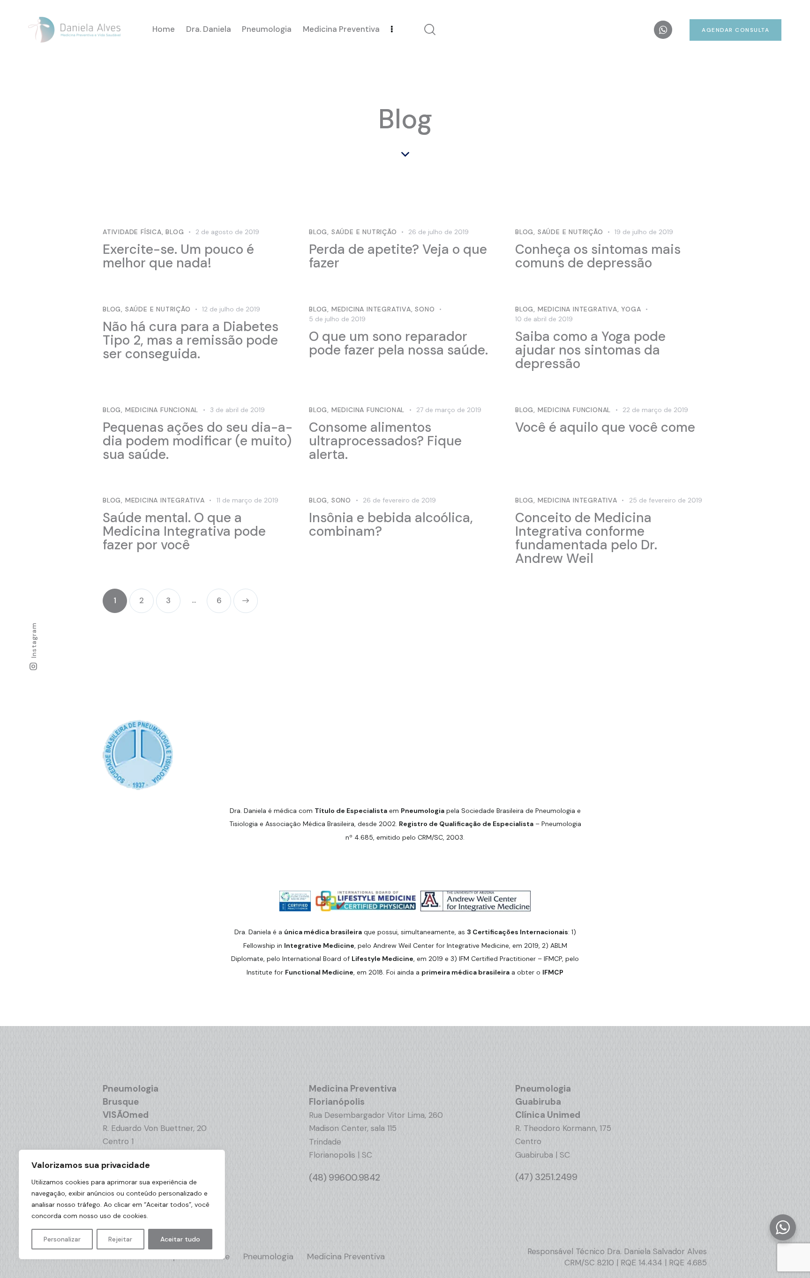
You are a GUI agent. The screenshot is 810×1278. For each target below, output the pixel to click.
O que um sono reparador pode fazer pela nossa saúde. (398, 343)
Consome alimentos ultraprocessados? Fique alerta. (385, 441)
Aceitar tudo (180, 1239)
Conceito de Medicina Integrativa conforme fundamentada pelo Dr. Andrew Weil (586, 538)
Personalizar (62, 1239)
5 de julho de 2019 (337, 319)
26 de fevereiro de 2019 (399, 500)
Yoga (631, 309)
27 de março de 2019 (448, 410)
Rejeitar (120, 1239)
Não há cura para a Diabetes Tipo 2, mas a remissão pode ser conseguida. (190, 340)
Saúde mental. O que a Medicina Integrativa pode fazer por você (184, 531)
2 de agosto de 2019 (227, 232)
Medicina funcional (161, 410)
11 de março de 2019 (247, 500)
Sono (425, 309)
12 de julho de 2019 (231, 309)
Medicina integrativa (371, 309)
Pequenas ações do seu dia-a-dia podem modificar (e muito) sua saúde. (197, 441)
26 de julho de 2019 (438, 232)
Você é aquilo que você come (605, 427)
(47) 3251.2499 (546, 1177)
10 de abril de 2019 (544, 319)
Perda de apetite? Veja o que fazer (398, 256)
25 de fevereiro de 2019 (665, 500)
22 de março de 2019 (655, 410)
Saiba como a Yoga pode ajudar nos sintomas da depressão (590, 350)
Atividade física (132, 232)
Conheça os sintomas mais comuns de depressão (598, 256)
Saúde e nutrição (364, 232)
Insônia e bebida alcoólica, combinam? (391, 524)
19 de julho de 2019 (644, 232)
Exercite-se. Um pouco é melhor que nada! (178, 256)
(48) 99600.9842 (344, 1177)
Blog (174, 232)
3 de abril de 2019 (237, 410)
